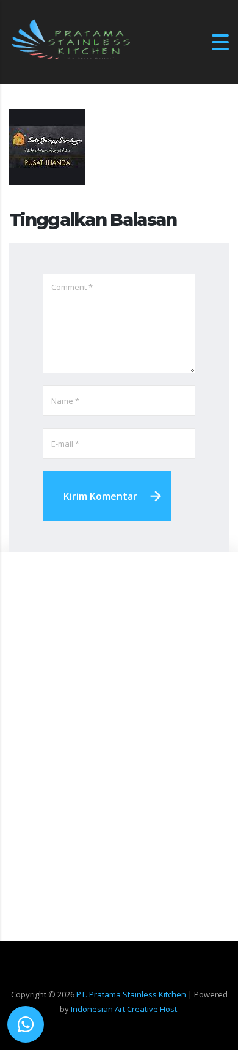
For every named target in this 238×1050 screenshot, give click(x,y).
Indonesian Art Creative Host (124, 1009)
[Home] (70, 41)
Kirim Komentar (100, 496)
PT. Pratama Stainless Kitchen (131, 994)
